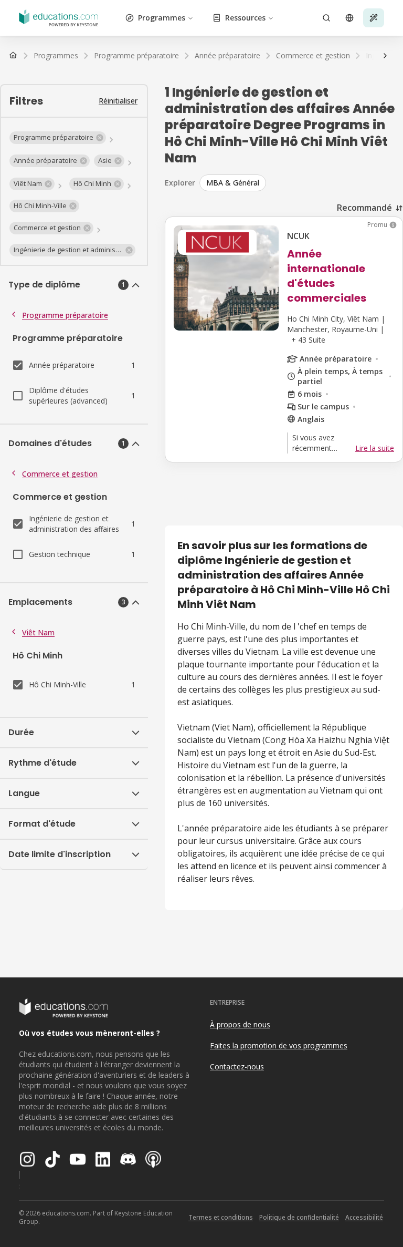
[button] (57, 137)
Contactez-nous (237, 1066)
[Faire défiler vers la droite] (385, 55)
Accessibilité (364, 1217)
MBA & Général (232, 183)
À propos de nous (240, 1024)
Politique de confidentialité (299, 1217)
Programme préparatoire (65, 315)
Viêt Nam (38, 632)
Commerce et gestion (60, 474)
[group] (301, 182)
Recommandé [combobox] (364, 207)
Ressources (245, 18)
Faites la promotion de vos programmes (278, 1045)
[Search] (326, 17)
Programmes (161, 18)
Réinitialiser (118, 101)
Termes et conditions (220, 1217)
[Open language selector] (349, 17)
